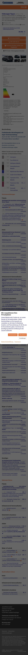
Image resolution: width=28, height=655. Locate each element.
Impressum (18, 342)
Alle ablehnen (22, 334)
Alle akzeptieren (13, 334)
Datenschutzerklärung (7, 342)
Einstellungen (22, 338)
